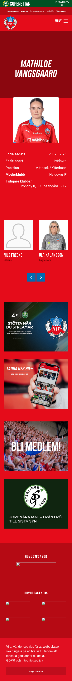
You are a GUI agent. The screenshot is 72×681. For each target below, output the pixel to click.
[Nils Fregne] (18, 235)
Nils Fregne (13, 255)
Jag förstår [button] (36, 671)
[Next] (40, 277)
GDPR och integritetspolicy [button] (24, 660)
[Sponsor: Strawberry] (62, 5)
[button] (61, 21)
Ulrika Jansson (51, 255)
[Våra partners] (36, 11)
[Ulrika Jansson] (54, 235)
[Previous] (31, 277)
